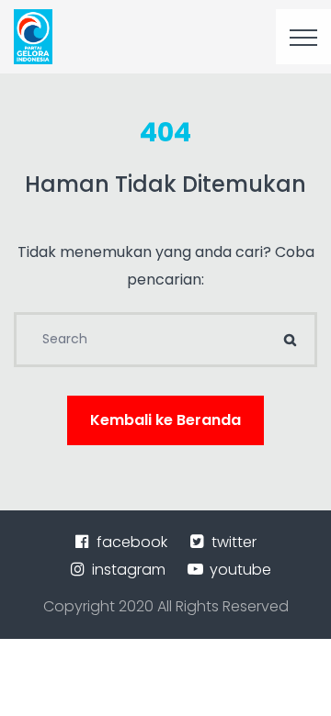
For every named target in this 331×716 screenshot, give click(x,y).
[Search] (289, 339)
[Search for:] (165, 339)
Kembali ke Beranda (165, 420)
